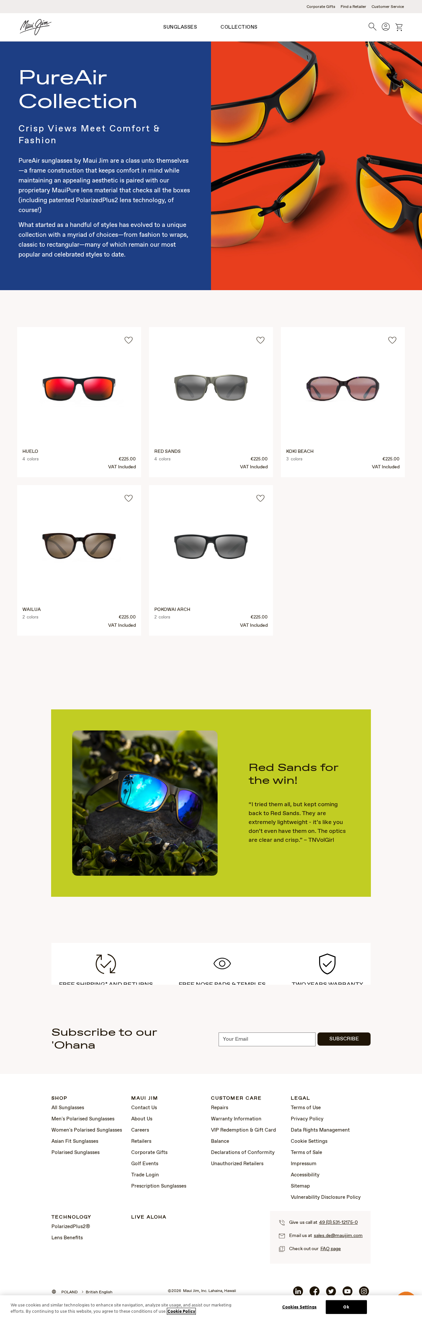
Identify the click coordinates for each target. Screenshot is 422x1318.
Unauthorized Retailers (237, 1164)
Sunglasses (180, 27)
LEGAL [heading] (300, 1098)
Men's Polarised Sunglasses (82, 1119)
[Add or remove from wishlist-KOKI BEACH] (392, 340)
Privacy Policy (307, 1119)
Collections (239, 27)
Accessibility (305, 1175)
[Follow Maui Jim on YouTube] (347, 1294)
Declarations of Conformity (243, 1152)
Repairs (219, 1108)
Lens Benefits (67, 1238)
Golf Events (144, 1164)
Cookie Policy (181, 1311)
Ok (346, 1307)
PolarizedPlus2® (70, 1226)
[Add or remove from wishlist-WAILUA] (128, 498)
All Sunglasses (67, 1108)
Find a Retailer (353, 7)
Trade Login (145, 1175)
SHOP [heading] (59, 1098)
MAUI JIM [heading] (144, 1098)
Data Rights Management (320, 1130)
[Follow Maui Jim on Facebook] (314, 1294)
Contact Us (144, 1108)
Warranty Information (236, 1119)
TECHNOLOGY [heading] (71, 1217)
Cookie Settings (309, 1141)
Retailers (141, 1141)
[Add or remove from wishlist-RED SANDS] (260, 340)
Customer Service (388, 7)
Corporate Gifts (321, 7)
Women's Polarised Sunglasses (86, 1130)
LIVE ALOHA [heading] (148, 1217)
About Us (141, 1119)
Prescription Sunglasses (158, 1186)
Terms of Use (306, 1108)
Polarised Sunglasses (75, 1152)
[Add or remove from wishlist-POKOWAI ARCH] (260, 498)
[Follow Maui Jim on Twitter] (331, 1294)
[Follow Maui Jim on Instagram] (364, 1294)
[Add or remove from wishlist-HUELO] (128, 340)
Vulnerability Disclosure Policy (326, 1197)
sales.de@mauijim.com (338, 1236)
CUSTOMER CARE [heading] (236, 1098)
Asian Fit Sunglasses (74, 1141)
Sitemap (300, 1186)
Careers (140, 1130)
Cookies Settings (299, 1307)
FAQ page (330, 1249)
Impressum (303, 1164)
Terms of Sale (306, 1152)
